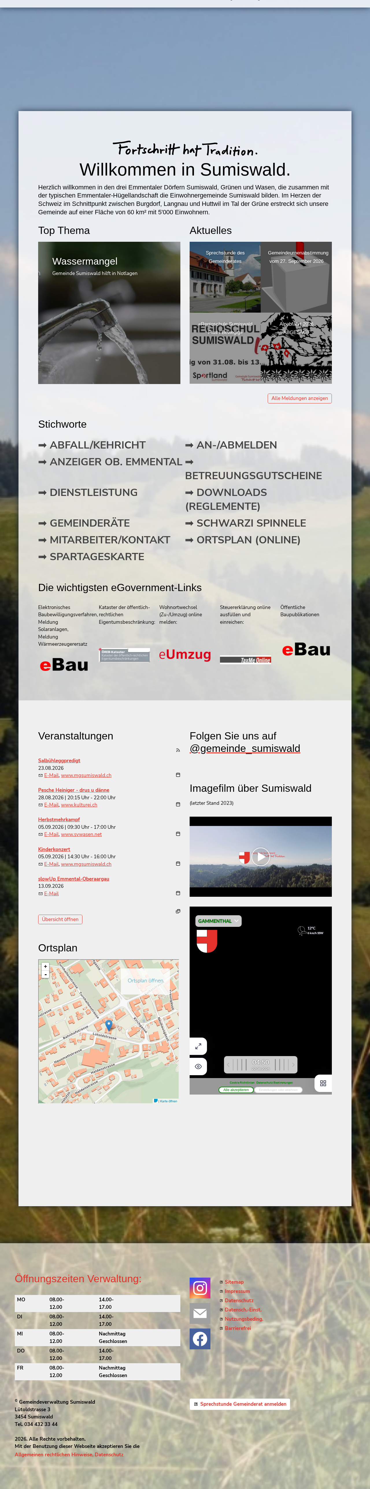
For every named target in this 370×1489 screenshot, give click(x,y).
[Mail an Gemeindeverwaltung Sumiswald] (200, 1313)
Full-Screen (327, 892)
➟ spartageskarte (91, 557)
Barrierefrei (238, 1328)
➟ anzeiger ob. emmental (110, 462)
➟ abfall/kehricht (92, 445)
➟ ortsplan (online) (243, 540)
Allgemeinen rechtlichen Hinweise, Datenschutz (69, 1454)
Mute (318, 892)
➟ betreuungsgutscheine (253, 469)
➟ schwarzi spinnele (245, 523)
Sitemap (234, 1282)
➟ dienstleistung (88, 493)
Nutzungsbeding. (244, 1319)
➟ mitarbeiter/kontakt (104, 540)
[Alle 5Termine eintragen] (178, 910)
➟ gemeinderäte (84, 523)
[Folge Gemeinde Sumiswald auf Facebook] (200, 1339)
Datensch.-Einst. (243, 1310)
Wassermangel (85, 261)
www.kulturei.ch (79, 805)
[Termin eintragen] (178, 775)
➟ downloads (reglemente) (226, 500)
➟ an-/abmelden (231, 445)
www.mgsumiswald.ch (86, 775)
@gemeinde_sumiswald (245, 748)
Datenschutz (239, 1300)
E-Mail (51, 775)
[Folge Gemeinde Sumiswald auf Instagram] (200, 1288)
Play (194, 892)
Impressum (237, 1291)
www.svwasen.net (81, 834)
